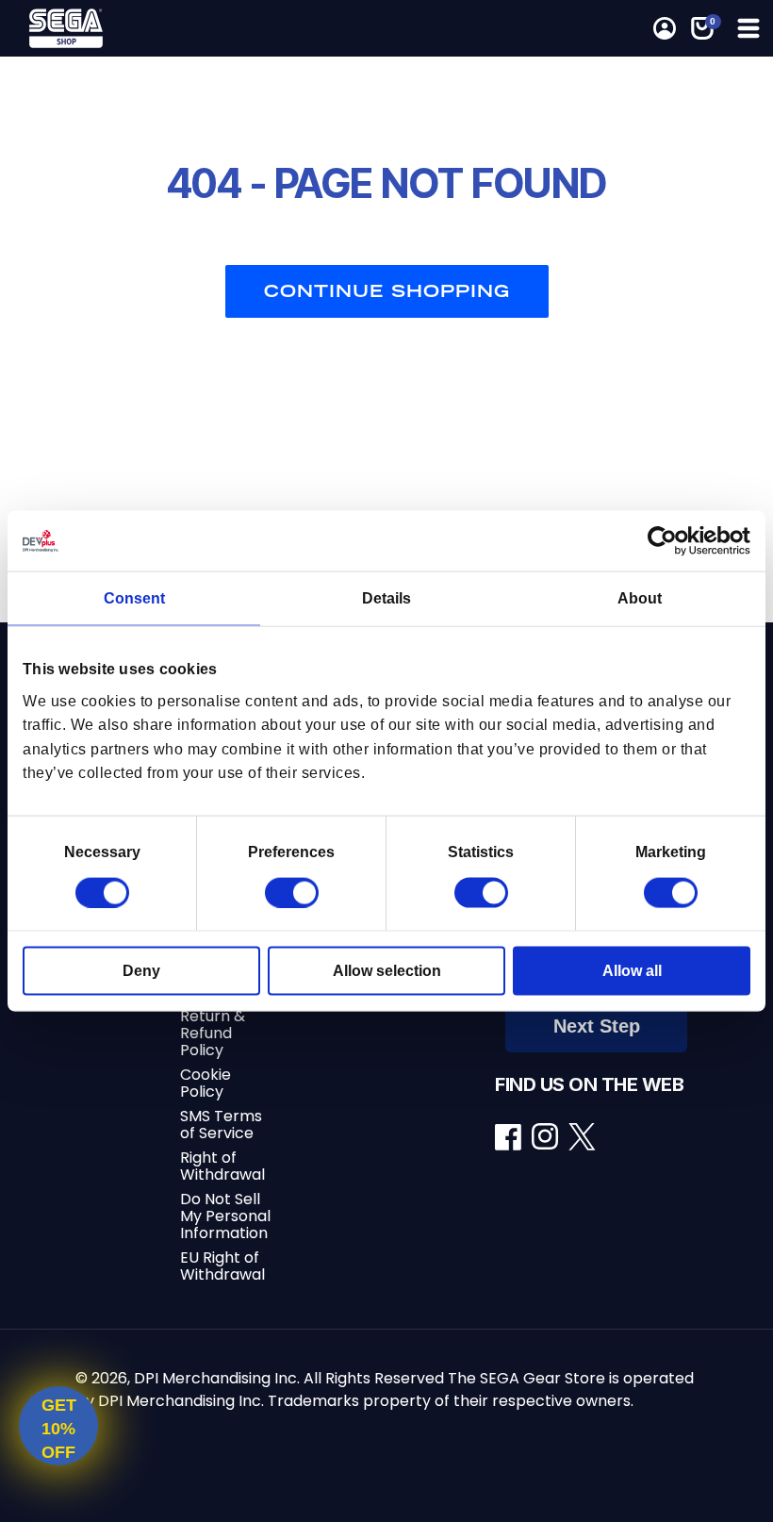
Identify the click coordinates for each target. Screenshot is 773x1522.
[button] (746, 28)
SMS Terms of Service (221, 1124)
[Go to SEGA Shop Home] (204, 28)
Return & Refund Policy (212, 1033)
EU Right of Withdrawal (222, 1266)
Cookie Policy (205, 1083)
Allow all (632, 970)
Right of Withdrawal (222, 1166)
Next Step (596, 1026)
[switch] (292, 892)
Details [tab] (386, 598)
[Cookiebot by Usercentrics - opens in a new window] (667, 541)
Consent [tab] (134, 598)
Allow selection (387, 970)
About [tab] (639, 598)
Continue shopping (387, 291)
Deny (141, 970)
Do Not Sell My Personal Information (225, 1216)
